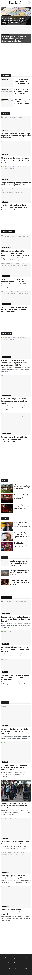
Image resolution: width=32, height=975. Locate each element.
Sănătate (5, 672)
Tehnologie (6, 275)
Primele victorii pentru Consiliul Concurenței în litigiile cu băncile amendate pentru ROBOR (14, 20)
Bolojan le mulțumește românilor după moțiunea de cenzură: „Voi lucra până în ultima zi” (15, 767)
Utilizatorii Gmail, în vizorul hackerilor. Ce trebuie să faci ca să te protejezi (15, 912)
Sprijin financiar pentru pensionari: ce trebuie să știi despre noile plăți (16, 184)
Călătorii (5, 800)
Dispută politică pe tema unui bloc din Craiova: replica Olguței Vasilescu (22, 535)
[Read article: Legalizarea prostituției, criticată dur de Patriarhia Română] (5, 582)
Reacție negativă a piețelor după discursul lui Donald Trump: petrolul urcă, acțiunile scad (15, 207)
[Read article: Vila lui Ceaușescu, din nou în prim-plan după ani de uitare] (7, 488)
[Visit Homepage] (14, 2)
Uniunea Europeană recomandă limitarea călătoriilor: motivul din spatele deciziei (14, 806)
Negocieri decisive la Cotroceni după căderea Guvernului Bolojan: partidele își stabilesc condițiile (22, 101)
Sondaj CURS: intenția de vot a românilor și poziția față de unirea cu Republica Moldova (19, 563)
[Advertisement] (16, 58)
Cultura (4, 485)
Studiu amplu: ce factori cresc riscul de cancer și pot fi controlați (15, 843)
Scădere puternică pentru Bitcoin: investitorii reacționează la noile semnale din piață (14, 309)
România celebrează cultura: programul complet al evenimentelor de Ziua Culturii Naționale (22, 497)
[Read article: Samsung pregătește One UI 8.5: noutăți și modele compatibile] (16, 270)
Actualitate (4, 79)
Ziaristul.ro (11, 968)
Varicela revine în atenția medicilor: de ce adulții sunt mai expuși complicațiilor (15, 677)
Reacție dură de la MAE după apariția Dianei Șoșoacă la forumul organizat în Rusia (22, 91)
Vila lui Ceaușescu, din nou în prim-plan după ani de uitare (22, 486)
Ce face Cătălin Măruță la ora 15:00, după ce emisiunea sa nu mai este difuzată (22, 525)
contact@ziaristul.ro (18, 962)
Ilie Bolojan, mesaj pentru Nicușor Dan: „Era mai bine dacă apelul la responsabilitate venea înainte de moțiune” (14, 39)
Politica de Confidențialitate (11, 958)
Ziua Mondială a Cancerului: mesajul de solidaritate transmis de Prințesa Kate (22, 545)
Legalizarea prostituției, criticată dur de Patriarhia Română (20, 582)
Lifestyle (5, 761)
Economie (5, 130)
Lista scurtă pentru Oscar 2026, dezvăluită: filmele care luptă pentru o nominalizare (22, 507)
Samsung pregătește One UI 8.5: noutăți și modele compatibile (13, 280)
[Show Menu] (2, 2)
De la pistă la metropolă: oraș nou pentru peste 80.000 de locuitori (19, 573)
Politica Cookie (24, 958)
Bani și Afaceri (6, 15)
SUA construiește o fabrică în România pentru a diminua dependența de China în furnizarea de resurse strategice (15, 253)
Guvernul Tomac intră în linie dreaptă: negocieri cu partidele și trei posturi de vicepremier (16, 136)
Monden (3, 523)
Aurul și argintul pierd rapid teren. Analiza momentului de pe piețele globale (14, 401)
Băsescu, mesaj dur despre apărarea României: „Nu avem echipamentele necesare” (15, 160)
